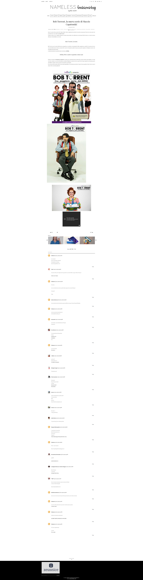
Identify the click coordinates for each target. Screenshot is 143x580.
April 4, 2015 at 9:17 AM (58, 255)
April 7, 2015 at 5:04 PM (58, 524)
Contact (51, 1)
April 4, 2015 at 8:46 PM (58, 356)
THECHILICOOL (53, 336)
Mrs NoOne (53, 350)
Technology (85, 15)
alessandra (53, 319)
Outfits (52, 15)
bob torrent (57, 29)
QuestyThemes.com (73, 578)
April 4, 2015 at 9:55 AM (57, 269)
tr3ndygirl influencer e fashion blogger (58, 466)
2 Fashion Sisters (54, 506)
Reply (93, 266)
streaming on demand (81, 29)
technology (88, 29)
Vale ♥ (52, 269)
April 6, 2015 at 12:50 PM (63, 492)
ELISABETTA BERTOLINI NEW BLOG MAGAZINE (58, 518)
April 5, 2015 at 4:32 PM (64, 454)
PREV (52, 232)
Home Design (79, 15)
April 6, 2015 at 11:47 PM (58, 512)
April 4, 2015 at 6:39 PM (59, 319)
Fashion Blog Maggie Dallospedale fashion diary (59, 436)
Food (90, 15)
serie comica (74, 29)
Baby (65, 15)
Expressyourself (53, 385)
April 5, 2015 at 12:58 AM (63, 427)
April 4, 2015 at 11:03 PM (61, 377)
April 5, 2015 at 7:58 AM (58, 442)
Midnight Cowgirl (54, 368)
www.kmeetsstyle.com (54, 461)
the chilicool (53, 330)
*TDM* (52, 478)
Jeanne (52, 392)
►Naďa (52, 356)
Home (43, 1)
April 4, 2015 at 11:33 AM (62, 300)
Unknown (53, 255)
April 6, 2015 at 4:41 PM (58, 501)
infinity (62, 29)
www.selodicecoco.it (55, 300)
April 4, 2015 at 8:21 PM (58, 345)
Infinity (67, 51)
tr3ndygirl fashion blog (55, 473)
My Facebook (53, 386)
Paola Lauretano (54, 377)
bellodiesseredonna (55, 492)
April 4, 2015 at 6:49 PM (59, 330)
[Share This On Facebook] (71, 249)
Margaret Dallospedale (55, 427)
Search (94, 15)
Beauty (56, 15)
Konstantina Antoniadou (56, 454)
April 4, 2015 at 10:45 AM (59, 281)
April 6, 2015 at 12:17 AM (57, 478)
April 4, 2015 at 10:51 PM (61, 368)
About (47, 1)
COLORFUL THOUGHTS (55, 362)
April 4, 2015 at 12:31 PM (58, 309)
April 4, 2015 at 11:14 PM (57, 392)
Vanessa (52, 407)
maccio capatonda (67, 29)
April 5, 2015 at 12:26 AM (60, 418)
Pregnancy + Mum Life (71, 15)
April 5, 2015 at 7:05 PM (69, 466)
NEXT (91, 232)
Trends (61, 15)
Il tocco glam (53, 532)
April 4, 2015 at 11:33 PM (58, 407)
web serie (93, 29)
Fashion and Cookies (54, 276)
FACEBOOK (53, 338)
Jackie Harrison (54, 418)
